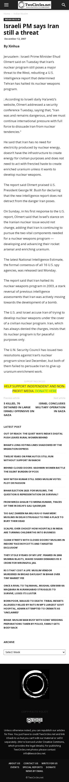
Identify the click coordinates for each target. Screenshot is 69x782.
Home (7, 13)
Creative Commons (53, 741)
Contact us (31, 763)
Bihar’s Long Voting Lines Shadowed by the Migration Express (33, 446)
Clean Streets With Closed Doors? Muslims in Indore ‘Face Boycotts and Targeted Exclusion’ (34, 543)
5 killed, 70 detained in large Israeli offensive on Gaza (19, 409)
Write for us (49, 763)
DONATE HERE (46, 391)
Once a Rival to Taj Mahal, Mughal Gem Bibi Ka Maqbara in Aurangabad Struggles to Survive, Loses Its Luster (34, 589)
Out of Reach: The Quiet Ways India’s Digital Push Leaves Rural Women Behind (33, 435)
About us (14, 763)
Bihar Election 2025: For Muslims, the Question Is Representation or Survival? (31, 492)
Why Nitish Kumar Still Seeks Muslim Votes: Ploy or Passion (32, 481)
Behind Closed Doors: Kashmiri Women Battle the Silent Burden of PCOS (34, 469)
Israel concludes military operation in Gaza (50, 407)
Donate (51, 767)
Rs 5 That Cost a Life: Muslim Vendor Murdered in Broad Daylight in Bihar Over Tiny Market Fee (32, 574)
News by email (34, 771)
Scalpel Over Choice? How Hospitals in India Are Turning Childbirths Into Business (33, 530)
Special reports (33, 767)
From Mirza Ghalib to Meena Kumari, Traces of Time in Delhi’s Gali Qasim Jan (33, 503)
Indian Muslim (21, 13)
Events (14, 767)
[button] (64, 5)
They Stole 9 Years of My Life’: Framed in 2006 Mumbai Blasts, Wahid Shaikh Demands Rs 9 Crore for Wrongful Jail (33, 558)
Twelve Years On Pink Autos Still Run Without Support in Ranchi (28, 458)
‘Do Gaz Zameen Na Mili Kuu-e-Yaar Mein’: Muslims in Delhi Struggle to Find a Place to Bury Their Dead (33, 517)
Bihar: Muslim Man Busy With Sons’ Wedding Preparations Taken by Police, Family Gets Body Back (33, 623)
